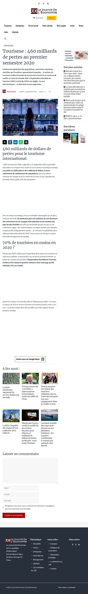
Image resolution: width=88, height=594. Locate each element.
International (9, 45)
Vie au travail (33, 25)
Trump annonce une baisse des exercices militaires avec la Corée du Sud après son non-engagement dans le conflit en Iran (49, 395)
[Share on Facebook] (10, 142)
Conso (81, 25)
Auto (6, 31)
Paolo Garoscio (11, 92)
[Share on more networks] (26, 142)
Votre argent (61, 25)
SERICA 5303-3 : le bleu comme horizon (73, 117)
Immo (72, 25)
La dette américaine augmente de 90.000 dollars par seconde (11, 392)
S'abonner (52, 18)
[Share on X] (5, 142)
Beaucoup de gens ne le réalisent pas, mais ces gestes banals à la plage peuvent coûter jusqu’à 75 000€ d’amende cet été (74, 106)
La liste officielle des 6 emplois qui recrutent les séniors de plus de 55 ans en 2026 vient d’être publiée (74, 92)
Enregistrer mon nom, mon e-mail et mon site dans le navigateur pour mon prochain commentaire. (29, 507)
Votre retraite (47, 25)
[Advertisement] (30, 198)
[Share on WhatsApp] (21, 142)
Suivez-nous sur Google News (27, 359)
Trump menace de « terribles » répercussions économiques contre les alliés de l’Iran (30, 392)
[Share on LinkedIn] (15, 142)
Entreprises (20, 25)
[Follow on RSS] (48, 3)
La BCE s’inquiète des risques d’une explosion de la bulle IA (10, 429)
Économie (7, 25)
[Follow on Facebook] (39, 3)
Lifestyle (15, 31)
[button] (5, 38)
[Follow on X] (43, 3)
